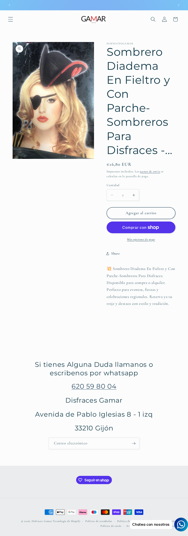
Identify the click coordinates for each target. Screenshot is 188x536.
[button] (10, 19)
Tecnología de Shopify (66, 521)
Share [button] (115, 253)
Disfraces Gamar (42, 521)
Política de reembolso (98, 521)
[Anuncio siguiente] (179, 5)
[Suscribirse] (133, 443)
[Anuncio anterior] (9, 5)
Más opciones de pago (141, 239)
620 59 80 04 (94, 386)
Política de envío (110, 526)
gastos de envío (150, 171)
